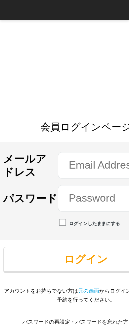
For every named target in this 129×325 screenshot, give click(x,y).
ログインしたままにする (94, 223)
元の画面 (88, 290)
